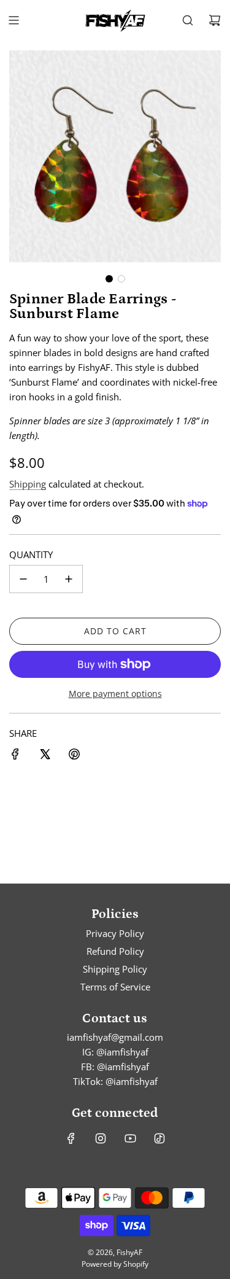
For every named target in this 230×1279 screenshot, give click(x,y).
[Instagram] (100, 1138)
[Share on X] (44, 756)
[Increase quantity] (68, 579)
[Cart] (214, 20)
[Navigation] (13, 20)
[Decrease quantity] (23, 579)
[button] (109, 278)
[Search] (187, 20)
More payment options (115, 693)
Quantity (31, 554)
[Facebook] (71, 1138)
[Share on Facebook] (15, 756)
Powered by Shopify (115, 1264)
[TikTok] (159, 1138)
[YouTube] (130, 1138)
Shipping (27, 484)
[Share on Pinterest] (74, 756)
